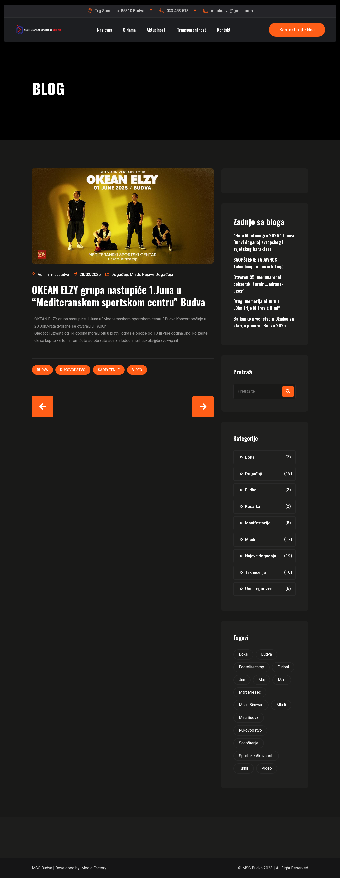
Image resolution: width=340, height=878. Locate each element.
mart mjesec (250, 692)
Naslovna (104, 30)
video (137, 370)
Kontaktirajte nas (297, 29)
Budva (42, 370)
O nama (129, 30)
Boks (249, 457)
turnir (243, 768)
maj (261, 679)
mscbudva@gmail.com (232, 10)
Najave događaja (157, 274)
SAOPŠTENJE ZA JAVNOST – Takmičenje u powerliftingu (259, 263)
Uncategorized (258, 588)
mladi (281, 704)
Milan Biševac (251, 704)
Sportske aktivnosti (256, 755)
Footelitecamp (251, 667)
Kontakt (224, 30)
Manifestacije (257, 523)
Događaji (119, 274)
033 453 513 (178, 10)
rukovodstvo (72, 370)
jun (242, 679)
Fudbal (251, 490)
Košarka (252, 506)
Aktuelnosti (156, 30)
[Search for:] (264, 391)
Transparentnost (191, 30)
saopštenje (109, 370)
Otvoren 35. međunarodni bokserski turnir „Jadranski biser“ (259, 284)
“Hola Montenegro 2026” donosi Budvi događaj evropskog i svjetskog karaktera (263, 242)
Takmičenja (255, 572)
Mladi (135, 274)
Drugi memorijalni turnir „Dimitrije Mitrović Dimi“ (256, 304)
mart (282, 679)
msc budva (248, 717)
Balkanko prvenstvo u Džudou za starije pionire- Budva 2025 (263, 322)
